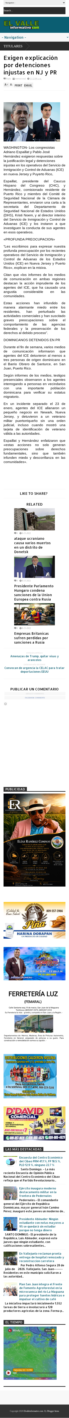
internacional (20, 78)
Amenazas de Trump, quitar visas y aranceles (34, 658)
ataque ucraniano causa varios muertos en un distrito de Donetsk (32, 545)
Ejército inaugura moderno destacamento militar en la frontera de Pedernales (38, 1192)
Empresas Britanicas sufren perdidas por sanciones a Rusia (31, 637)
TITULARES (13, 46)
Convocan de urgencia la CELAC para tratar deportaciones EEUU (34, 669)
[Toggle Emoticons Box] (5, 704)
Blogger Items (53, 1411)
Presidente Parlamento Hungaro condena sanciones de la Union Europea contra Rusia (34, 592)
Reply (8, 78)
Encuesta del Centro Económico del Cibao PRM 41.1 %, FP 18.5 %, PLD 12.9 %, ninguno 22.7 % (41, 1161)
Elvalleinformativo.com (33, 1411)
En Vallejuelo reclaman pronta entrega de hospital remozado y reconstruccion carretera (41, 1257)
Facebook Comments (35, 698)
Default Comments (35, 694)
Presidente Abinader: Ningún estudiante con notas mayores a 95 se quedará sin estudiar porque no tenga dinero (41, 1224)
